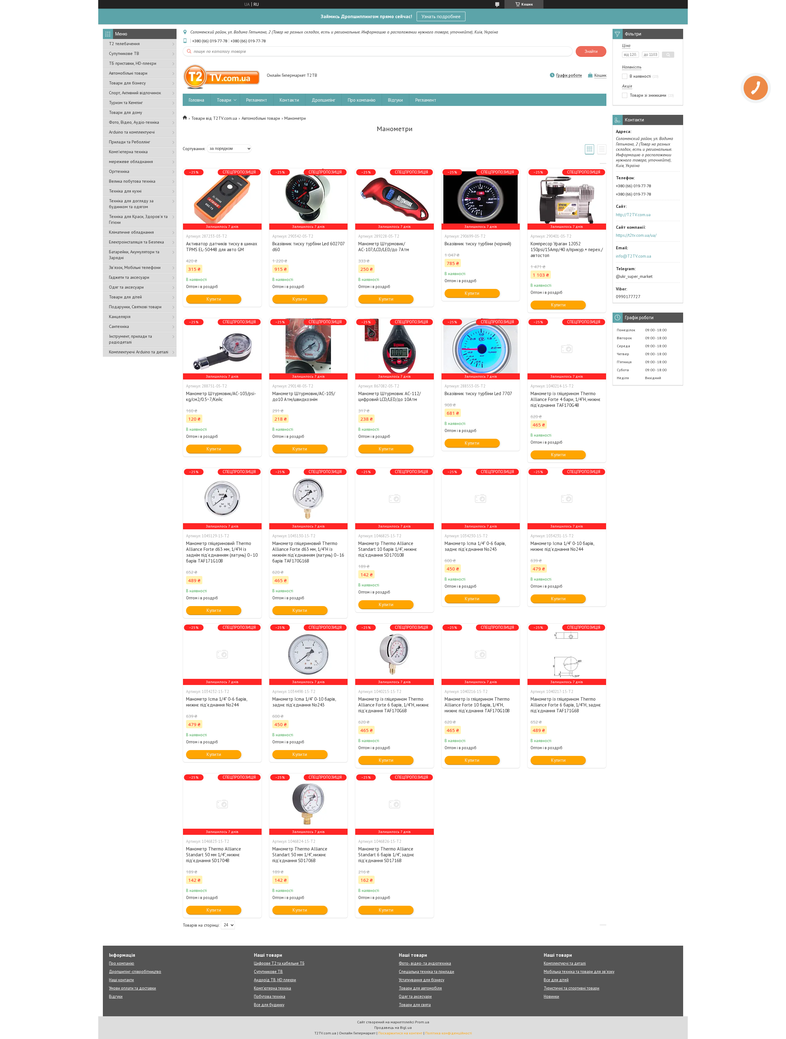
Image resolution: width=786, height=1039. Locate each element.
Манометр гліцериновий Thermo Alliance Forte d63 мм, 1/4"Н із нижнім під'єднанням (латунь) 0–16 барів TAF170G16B (308, 552)
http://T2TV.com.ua (633, 214)
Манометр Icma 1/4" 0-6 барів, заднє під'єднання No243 (475, 546)
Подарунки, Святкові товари (135, 306)
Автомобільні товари (128, 73)
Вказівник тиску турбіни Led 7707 (478, 393)
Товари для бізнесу (127, 83)
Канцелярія (119, 316)
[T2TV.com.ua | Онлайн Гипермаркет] (222, 75)
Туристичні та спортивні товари (571, 988)
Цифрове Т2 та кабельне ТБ (279, 963)
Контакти (289, 100)
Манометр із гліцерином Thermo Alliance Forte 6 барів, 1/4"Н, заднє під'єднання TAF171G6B (566, 705)
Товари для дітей (125, 297)
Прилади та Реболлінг (129, 142)
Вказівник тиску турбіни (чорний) (478, 244)
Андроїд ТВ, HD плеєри (275, 980)
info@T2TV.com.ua (633, 256)
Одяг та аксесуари (126, 287)
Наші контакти (121, 980)
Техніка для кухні (125, 191)
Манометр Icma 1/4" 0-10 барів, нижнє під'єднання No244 (562, 546)
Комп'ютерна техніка (128, 151)
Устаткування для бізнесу (421, 980)
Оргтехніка (119, 171)
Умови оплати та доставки (132, 988)
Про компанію (361, 100)
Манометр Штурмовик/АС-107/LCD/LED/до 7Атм (383, 246)
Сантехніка (119, 326)
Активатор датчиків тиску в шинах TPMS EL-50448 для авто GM (221, 246)
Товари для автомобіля (420, 988)
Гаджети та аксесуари (129, 277)
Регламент (256, 100)
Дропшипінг (323, 100)
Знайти (591, 51)
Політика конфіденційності (448, 1033)
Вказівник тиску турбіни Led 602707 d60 (308, 246)
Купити (214, 299)
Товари (224, 100)
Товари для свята (415, 1004)
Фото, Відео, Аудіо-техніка (134, 122)
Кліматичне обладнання (131, 232)
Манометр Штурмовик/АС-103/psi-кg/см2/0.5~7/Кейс (221, 396)
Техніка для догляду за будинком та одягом (131, 203)
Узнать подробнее (441, 16)
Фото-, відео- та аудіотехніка (425, 963)
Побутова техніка (269, 996)
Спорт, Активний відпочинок (135, 92)
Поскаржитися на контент (400, 1033)
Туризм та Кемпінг (126, 102)
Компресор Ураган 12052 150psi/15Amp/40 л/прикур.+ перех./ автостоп (567, 249)
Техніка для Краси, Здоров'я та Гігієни (138, 219)
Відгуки (395, 100)
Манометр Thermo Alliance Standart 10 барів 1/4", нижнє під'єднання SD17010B (387, 549)
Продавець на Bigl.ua (393, 1027)
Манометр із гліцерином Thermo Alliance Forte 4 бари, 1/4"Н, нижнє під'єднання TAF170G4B (566, 399)
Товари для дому (125, 112)
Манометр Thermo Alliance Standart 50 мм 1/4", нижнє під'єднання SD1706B (299, 854)
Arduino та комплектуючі (132, 132)
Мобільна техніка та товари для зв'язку (579, 971)
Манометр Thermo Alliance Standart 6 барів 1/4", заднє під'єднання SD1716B (386, 854)
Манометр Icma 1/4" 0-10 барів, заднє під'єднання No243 (304, 702)
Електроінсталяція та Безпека (136, 242)
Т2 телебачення (124, 43)
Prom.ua (422, 1022)
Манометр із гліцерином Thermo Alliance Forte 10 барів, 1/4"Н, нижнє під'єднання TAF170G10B (477, 705)
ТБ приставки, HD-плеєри (132, 63)
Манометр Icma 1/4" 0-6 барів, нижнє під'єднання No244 (216, 702)
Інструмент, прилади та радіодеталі (130, 339)
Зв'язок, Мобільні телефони (135, 267)
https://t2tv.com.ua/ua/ (636, 235)
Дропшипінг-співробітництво (135, 971)
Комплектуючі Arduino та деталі (138, 352)
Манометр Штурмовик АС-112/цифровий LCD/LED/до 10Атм (389, 396)
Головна (196, 100)
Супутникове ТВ (124, 53)
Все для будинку (269, 1004)
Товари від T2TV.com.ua (214, 118)
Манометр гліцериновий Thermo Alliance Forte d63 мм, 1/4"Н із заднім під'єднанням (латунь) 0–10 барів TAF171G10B (222, 552)
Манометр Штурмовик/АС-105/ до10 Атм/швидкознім (303, 396)
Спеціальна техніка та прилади (426, 971)
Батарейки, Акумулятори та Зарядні (134, 254)
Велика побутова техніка (132, 181)
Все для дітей (556, 980)
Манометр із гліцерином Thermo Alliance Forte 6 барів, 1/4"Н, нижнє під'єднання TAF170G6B (393, 705)
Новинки (551, 996)
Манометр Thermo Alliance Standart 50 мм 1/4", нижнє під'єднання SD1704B (213, 854)
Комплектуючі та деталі (565, 963)
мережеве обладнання (131, 161)
